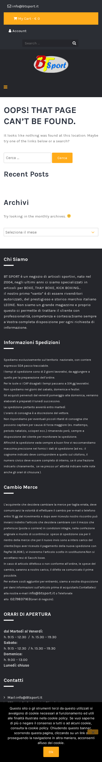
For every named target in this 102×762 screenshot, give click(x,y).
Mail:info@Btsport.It (24, 697)
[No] (92, 731)
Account (18, 31)
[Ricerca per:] (28, 158)
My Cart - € (28, 18)
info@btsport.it (41, 593)
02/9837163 (20, 599)
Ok (51, 752)
